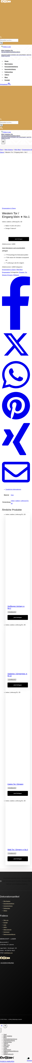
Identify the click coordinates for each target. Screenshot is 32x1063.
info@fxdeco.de (8, 953)
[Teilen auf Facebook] (16, 329)
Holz (12, 495)
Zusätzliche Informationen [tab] (13, 489)
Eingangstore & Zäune (9, 208)
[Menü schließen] (0, 1030)
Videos (7, 74)
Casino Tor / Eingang (15, 784)
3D (12, 503)
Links (4, 925)
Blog (6, 77)
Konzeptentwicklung (11, 66)
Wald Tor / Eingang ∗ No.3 (18, 849)
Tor (26, 272)
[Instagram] (5, 2)
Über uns (5, 920)
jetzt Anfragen (18, 239)
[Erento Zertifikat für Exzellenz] (8, 977)
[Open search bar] (1, 37)
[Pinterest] (7, 2)
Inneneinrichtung (10, 69)
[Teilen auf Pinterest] (16, 419)
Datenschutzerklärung (9, 934)
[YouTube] (9, 2)
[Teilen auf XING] (16, 457)
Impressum (6, 932)
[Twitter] (4, 1058)
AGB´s (5, 927)
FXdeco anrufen (7, 1061)
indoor (13, 500)
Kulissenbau (9, 72)
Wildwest (16, 275)
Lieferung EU (24, 500)
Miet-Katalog (9, 64)
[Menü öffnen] (3, 141)
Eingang (21, 272)
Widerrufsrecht (7, 929)
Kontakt (7, 80)
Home (6, 61)
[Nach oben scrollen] (1, 1026)
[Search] (1, 43)
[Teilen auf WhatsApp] (16, 390)
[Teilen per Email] (16, 485)
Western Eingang (7, 275)
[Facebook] (2, 2)
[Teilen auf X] (16, 357)
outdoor (17, 500)
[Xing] (13, 1058)
